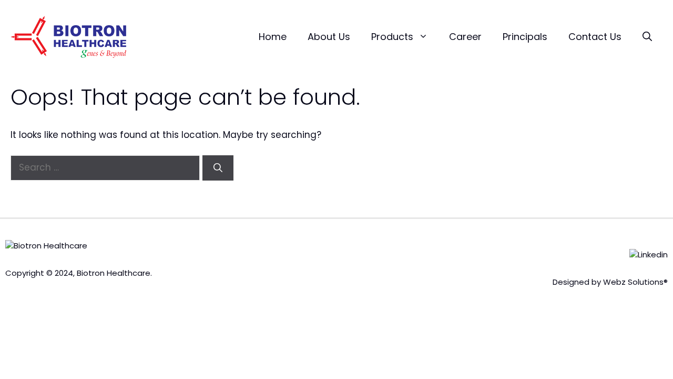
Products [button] (392, 36)
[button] (647, 37)
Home (273, 36)
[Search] (217, 168)
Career (465, 36)
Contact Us (594, 36)
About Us (329, 36)
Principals (525, 36)
